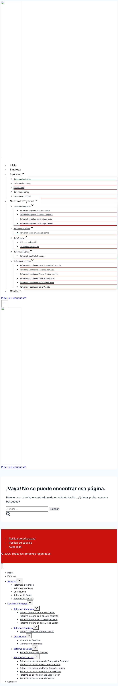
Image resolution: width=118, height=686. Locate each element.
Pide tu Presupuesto (13, 298)
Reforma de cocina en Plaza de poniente (37, 270)
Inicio (13, 165)
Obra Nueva (19, 187)
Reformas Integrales (22, 179)
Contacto (15, 291)
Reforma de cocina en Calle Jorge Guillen (37, 278)
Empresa (15, 169)
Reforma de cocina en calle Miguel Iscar (37, 282)
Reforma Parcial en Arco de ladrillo (34, 233)
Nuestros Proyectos (17, 603)
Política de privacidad (22, 538)
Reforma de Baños (21, 192)
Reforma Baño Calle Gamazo (32, 256)
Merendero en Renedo (29, 246)
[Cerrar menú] (2, 565)
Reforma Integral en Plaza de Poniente (36, 215)
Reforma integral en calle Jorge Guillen (36, 223)
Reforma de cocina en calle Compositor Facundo (40, 265)
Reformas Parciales (22, 183)
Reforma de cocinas (22, 196)
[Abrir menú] (4, 303)
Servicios (11, 581)
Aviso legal (15, 546)
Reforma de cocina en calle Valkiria (35, 287)
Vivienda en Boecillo (28, 242)
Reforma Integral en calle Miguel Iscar (36, 219)
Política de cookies (20, 542)
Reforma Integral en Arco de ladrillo (35, 210)
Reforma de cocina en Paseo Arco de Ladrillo (39, 274)
